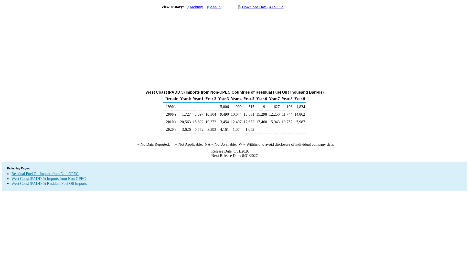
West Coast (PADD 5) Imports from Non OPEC (48, 178)
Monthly (196, 7)
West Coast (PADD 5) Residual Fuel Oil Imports (49, 183)
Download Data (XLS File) (263, 7)
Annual (215, 7)
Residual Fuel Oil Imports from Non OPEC (45, 174)
